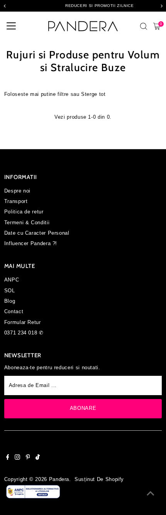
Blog (9, 301)
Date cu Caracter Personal (36, 233)
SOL (9, 290)
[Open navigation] (11, 26)
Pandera (59, 479)
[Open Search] (143, 26)
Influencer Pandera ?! (30, 243)
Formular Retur (22, 322)
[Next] (161, 6)
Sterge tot (93, 94)
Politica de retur (24, 212)
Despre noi (17, 191)
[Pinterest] (28, 458)
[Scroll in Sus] (150, 493)
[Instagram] (17, 458)
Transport (16, 201)
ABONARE (83, 408)
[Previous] (5, 6)
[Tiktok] (38, 458)
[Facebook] (7, 458)
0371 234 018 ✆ (24, 333)
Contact (13, 311)
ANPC (11, 280)
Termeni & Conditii (26, 222)
